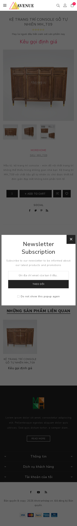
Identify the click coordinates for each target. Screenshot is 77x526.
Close (70, 239)
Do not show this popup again (40, 296)
